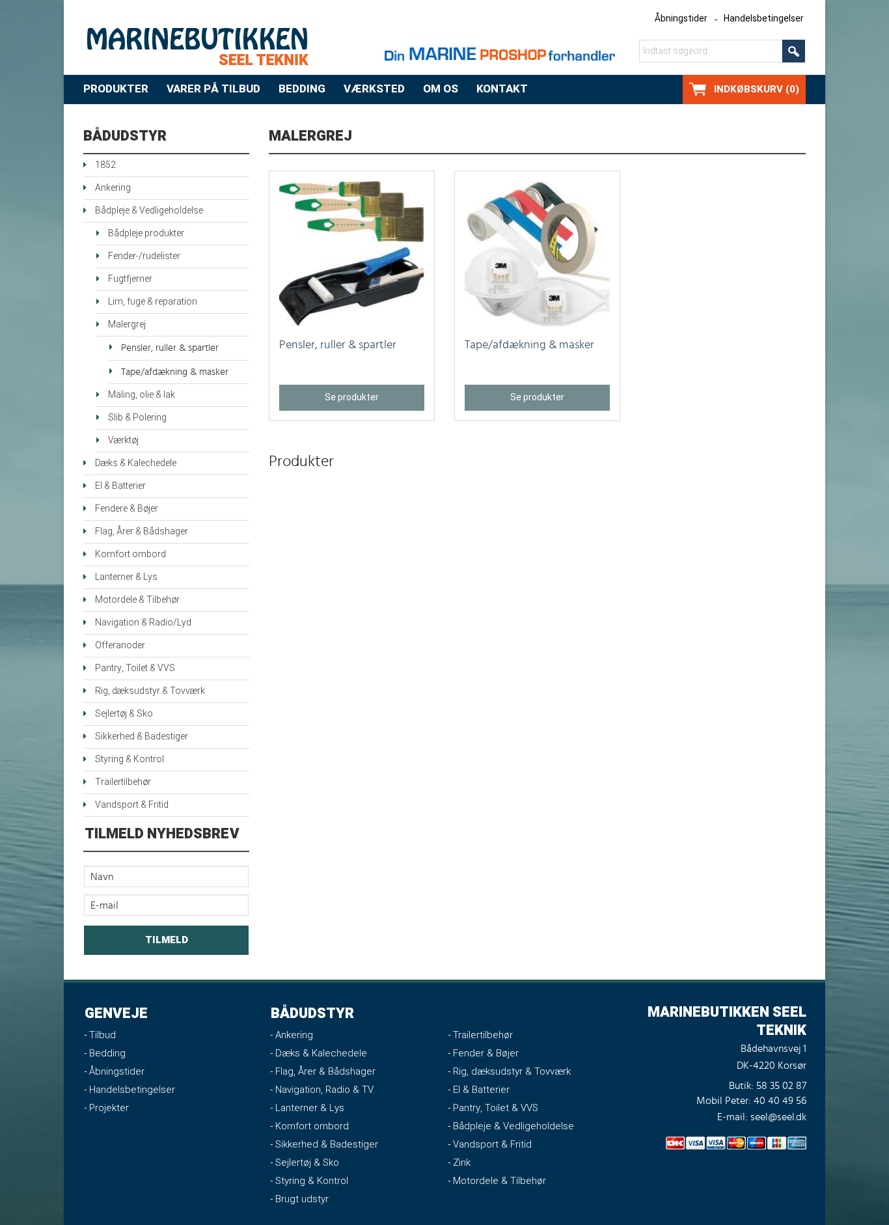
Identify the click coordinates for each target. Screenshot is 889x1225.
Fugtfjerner (130, 279)
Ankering (113, 188)
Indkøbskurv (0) (756, 89)
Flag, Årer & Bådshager (141, 531)
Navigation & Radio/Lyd (143, 622)
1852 (105, 165)
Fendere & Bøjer (126, 509)
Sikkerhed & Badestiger (141, 736)
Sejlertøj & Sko (124, 714)
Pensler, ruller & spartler (170, 348)
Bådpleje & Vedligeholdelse (149, 210)
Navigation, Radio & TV (324, 1089)
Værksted (374, 89)
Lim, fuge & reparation (152, 302)
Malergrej (127, 324)
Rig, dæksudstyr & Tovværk (150, 691)
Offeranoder (120, 645)
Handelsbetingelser (764, 18)
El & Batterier (120, 486)
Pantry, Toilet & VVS (135, 668)
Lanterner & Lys (126, 577)
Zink (462, 1162)
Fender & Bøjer (486, 1053)
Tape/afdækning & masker (174, 372)
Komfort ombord (130, 554)
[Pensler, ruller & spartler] (351, 253)
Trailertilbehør (123, 782)
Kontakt (502, 89)
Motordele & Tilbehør (137, 600)
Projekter (109, 1108)
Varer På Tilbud (213, 89)
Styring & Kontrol (129, 759)
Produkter (115, 89)
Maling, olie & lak (141, 395)
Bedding (302, 89)
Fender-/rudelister (144, 256)
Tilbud (102, 1035)
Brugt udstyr (302, 1199)
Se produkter (352, 397)
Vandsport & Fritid (132, 805)
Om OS (440, 89)
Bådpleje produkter (146, 233)
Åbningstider (681, 18)
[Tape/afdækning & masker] (537, 253)
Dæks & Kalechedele (135, 463)
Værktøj (123, 440)
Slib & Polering (137, 417)
